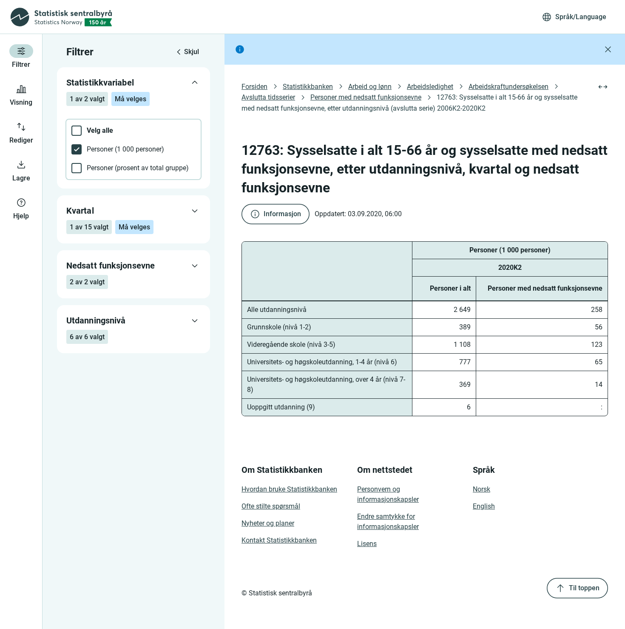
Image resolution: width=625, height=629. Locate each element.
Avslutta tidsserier (268, 97)
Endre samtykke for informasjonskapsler (388, 521)
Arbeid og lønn (370, 87)
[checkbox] (133, 130)
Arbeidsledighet (430, 87)
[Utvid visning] (603, 87)
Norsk (481, 489)
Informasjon (282, 214)
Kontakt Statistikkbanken (279, 540)
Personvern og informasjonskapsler (388, 494)
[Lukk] (608, 49)
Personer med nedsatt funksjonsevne (365, 97)
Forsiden (254, 87)
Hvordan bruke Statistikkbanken (289, 489)
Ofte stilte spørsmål (270, 506)
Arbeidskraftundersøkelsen (508, 87)
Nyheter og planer (267, 523)
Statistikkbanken (308, 87)
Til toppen (584, 588)
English (484, 506)
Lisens (367, 544)
